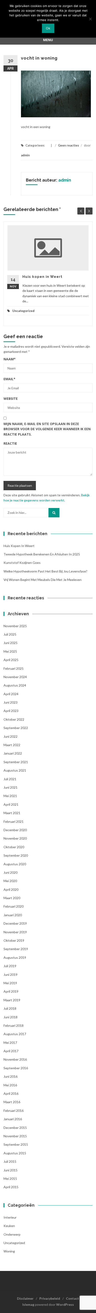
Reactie (10, 443)
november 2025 (15, 626)
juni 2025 (10, 643)
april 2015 (10, 1187)
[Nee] (90, 19)
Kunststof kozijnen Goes (22, 563)
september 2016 (15, 1068)
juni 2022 (10, 736)
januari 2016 (12, 1119)
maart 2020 (11, 898)
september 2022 (15, 728)
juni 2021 (10, 787)
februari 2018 (13, 1025)
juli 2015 (9, 1161)
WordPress (65, 1304)
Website (10, 398)
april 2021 (10, 804)
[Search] (53, 512)
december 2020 (15, 830)
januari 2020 (12, 915)
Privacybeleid (49, 1298)
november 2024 (15, 677)
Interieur (10, 1217)
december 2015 (15, 1128)
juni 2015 (10, 1170)
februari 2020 (13, 906)
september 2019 (15, 949)
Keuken (9, 1226)
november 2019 (15, 932)
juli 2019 (9, 966)
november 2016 (15, 1059)
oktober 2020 (13, 847)
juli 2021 (9, 779)
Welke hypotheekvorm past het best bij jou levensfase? (45, 571)
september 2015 (15, 1144)
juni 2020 (10, 872)
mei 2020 (10, 881)
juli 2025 (9, 634)
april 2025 (10, 660)
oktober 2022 (13, 719)
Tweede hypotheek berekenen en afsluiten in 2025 (41, 554)
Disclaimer (25, 1298)
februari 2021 (13, 821)
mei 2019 (10, 983)
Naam (9, 359)
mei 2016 (10, 1085)
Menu (48, 40)
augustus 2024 (14, 685)
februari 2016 (13, 1111)
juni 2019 (10, 975)
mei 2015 (10, 1179)
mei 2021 (10, 796)
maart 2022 (11, 745)
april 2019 (10, 991)
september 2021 (15, 762)
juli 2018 (9, 1008)
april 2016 (10, 1093)
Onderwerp (12, 1234)
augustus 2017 (14, 1034)
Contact (72, 1298)
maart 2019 (11, 1000)
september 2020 (15, 855)
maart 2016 (11, 1102)
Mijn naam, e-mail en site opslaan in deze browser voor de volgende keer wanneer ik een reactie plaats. (47, 429)
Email (9, 379)
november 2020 (15, 838)
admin (25, 155)
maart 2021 (11, 813)
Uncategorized (23, 311)
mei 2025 (10, 651)
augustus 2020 (14, 864)
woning (9, 1251)
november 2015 (15, 1136)
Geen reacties (68, 145)
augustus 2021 (14, 770)
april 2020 (10, 889)
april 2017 (10, 1051)
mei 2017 (10, 1043)
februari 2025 (13, 668)
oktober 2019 (13, 940)
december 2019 (15, 923)
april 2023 (10, 711)
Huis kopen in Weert (42, 277)
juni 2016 (10, 1076)
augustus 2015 (14, 1153)
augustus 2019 (14, 957)
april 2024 (10, 694)
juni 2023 (10, 702)
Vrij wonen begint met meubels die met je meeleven (42, 580)
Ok (48, 28)
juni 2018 (10, 1017)
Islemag (28, 1304)
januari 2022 (12, 753)
